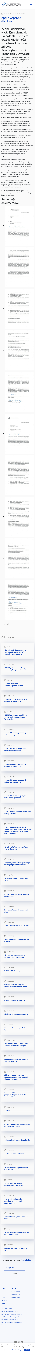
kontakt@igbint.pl (15, 1297)
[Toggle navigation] (31, 4)
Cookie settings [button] (16, 1350)
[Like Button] (3, 624)
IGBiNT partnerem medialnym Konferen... (11, 1322)
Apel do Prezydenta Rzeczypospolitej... (11, 1317)
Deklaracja (4, 1295)
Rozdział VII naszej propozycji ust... (10, 1320)
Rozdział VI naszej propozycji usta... (10, 1325)
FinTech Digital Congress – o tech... (10, 1312)
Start (3, 1292)
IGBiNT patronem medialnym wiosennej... (11, 1314)
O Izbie (3, 1298)
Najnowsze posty (6, 1308)
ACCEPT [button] (27, 1350)
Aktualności (4, 1301)
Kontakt (4, 1303)
